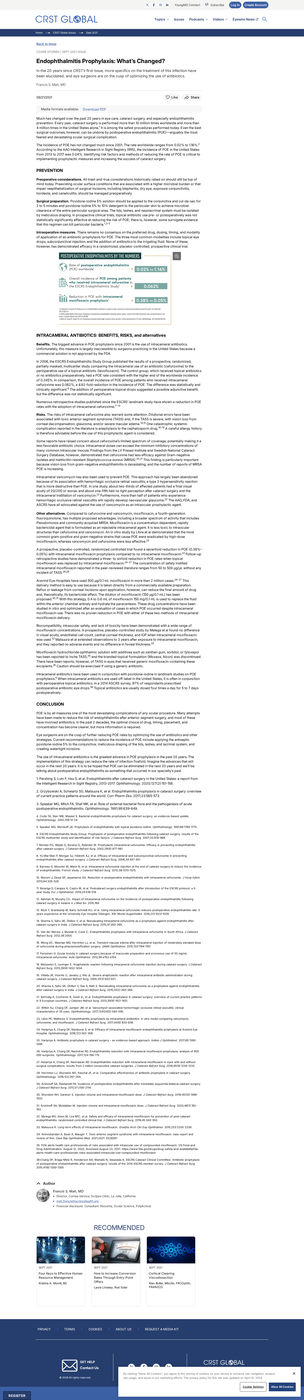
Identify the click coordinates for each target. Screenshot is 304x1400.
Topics (159, 19)
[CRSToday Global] (67, 19)
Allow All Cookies (282, 1386)
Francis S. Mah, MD (68, 1191)
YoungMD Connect (187, 5)
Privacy (44, 1329)
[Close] (294, 1373)
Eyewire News (244, 19)
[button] (45, 1183)
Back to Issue (46, 44)
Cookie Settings (253, 1386)
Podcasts (196, 19)
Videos (218, 19)
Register (16, 1396)
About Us (124, 1329)
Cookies (95, 1329)
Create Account (256, 5)
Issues (179, 19)
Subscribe (217, 5)
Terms (69, 1329)
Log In (235, 5)
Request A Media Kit (162, 1329)
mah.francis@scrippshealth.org (77, 1201)
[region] (209, 1382)
